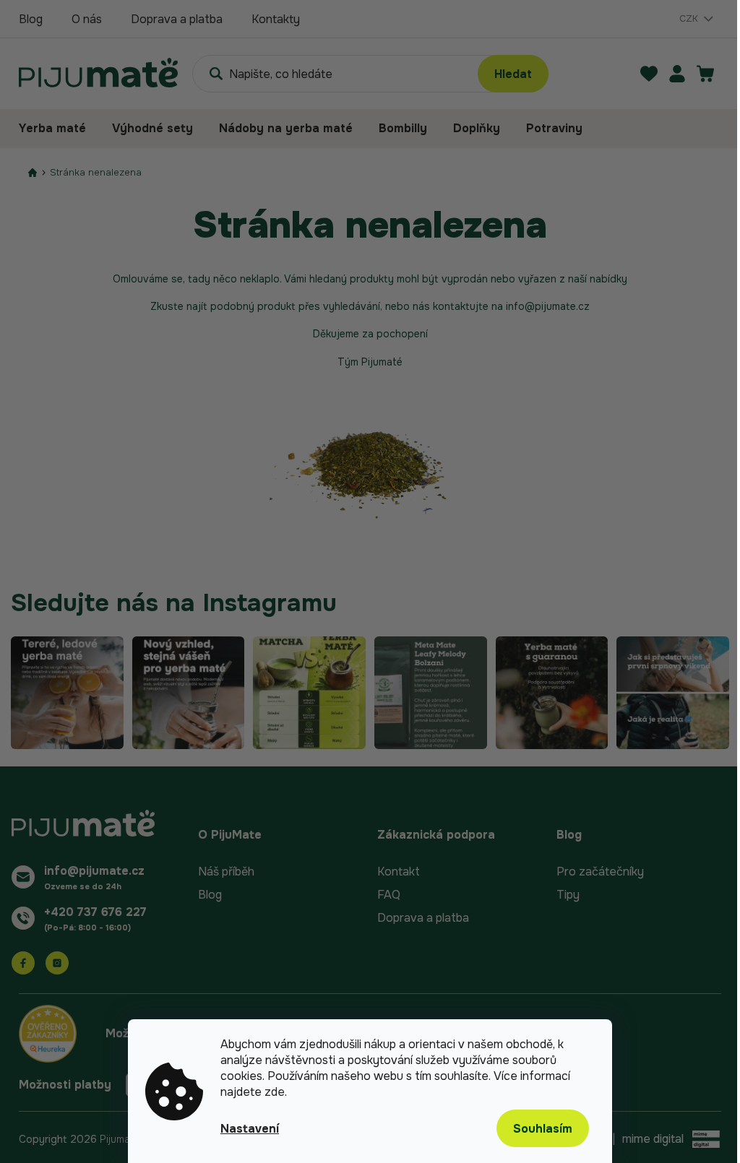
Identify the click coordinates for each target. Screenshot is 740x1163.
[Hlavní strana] (32, 172)
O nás (87, 19)
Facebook (23, 962)
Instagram (57, 962)
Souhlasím (542, 1128)
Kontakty (275, 19)
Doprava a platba (177, 19)
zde (274, 1091)
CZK (690, 18)
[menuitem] (59, 128)
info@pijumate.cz (94, 870)
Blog (31, 19)
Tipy (568, 894)
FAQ (388, 894)
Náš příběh (226, 871)
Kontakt (398, 871)
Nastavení (249, 1128)
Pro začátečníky (600, 871)
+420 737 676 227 (95, 912)
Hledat (513, 74)
